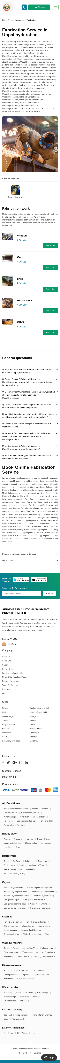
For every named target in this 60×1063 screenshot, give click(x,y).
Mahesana (6, 733)
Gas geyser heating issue (34, 900)
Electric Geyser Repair (13, 887)
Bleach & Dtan (43, 839)
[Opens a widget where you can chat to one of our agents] (49, 1058)
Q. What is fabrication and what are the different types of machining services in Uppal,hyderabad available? (28, 415)
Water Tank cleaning (32, 934)
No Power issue (48, 952)
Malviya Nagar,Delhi (38, 712)
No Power (17, 861)
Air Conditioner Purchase (14, 825)
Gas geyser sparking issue (15, 904)
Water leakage (10, 817)
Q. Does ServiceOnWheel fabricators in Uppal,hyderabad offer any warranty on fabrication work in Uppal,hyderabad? (28, 395)
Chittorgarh (34, 733)
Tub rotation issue (30, 952)
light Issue (30, 861)
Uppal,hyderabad (17, 20)
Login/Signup (39, 7)
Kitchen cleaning (11, 926)
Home (4, 20)
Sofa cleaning (44, 926)
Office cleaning (28, 926)
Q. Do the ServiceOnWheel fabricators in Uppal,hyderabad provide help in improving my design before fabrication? (27, 382)
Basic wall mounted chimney (16, 1015)
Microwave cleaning (25, 979)
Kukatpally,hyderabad (11, 741)
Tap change (25, 1001)
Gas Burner (9, 1033)
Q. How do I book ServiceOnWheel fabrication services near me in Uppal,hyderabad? (27, 371)
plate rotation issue (40, 970)
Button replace (23, 956)
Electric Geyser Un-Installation (17, 896)
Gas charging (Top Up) (26, 821)
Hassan (5, 729)
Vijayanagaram (8, 724)
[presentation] (1, 189)
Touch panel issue (12, 974)
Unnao (32, 724)
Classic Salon (31, 843)
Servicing (8, 993)
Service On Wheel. (25, 1049)
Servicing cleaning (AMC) (14, 873)
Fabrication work (15, 197)
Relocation (8, 821)
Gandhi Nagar (8, 716)
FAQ (4, 693)
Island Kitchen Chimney (42, 1015)
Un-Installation (39, 817)
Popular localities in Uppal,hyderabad (19, 554)
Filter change (43, 993)
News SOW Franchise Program (15, 677)
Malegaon (34, 716)
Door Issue (43, 861)
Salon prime (46, 843)
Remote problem (47, 821)
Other (18, 847)
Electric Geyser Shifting (43, 896)
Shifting (36, 997)
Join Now (11, 644)
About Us (6, 657)
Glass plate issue (20, 970)
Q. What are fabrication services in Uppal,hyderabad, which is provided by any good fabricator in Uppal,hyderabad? (26, 436)
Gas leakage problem (30, 813)
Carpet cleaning (10, 930)
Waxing (7, 839)
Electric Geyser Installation (43, 892)
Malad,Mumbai (36, 729)
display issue (48, 948)
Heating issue (43, 974)
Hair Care (8, 847)
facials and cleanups (13, 843)
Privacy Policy (8, 669)
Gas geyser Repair (12, 900)
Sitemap (37, 1053)
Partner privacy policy (11, 681)
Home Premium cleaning (36, 922)
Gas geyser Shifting (39, 904)
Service (45, 809)
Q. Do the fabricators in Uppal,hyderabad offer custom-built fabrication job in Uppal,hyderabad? (27, 406)
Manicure (18, 839)
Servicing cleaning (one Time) (32, 865)
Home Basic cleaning (13, 922)
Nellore (5, 708)
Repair (35, 809)
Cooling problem (11, 813)
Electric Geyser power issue (16, 892)
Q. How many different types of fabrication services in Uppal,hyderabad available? (26, 457)
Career (5, 665)
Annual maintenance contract (16, 809)
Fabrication (31, 20)
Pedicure (30, 839)
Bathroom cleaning (12, 934)
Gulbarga (34, 741)
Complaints (7, 661)
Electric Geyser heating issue (39, 887)
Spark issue (28, 974)
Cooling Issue (10, 865)
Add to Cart (50, 246)
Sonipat (33, 720)
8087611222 (12, 777)
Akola (4, 737)
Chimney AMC (18, 1019)
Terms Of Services (10, 685)
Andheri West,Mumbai (39, 708)
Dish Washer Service (26, 1033)
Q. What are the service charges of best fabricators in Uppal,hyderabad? (26, 425)
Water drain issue (11, 952)
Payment (6, 689)
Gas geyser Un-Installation (15, 908)
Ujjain (4, 712)
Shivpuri (33, 737)
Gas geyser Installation (40, 908)
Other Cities (7, 560)
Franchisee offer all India (12, 673)
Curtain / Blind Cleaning (31, 930)
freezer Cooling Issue (13, 869)
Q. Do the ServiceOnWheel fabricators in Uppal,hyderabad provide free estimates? (21, 447)
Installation (25, 817)
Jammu (5, 720)
